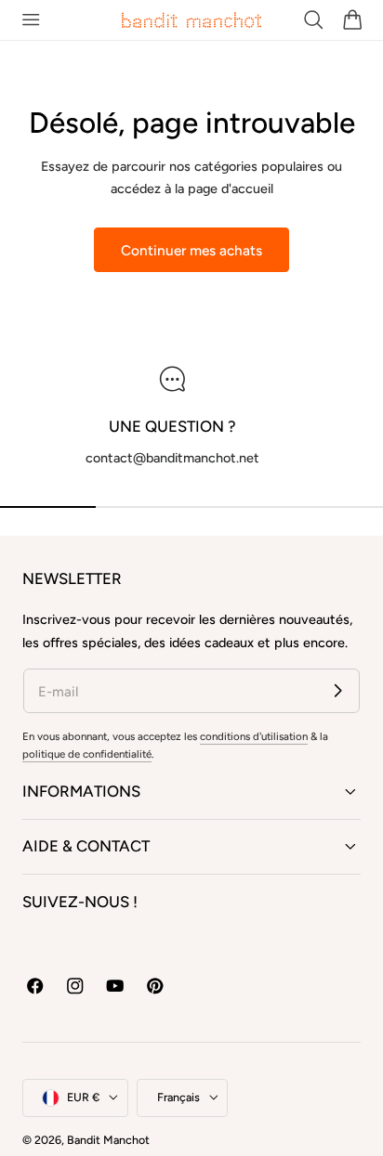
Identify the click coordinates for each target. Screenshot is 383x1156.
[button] (30, 20)
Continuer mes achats (191, 250)
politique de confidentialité (87, 753)
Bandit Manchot (108, 1140)
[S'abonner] (338, 690)
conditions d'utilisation (254, 736)
